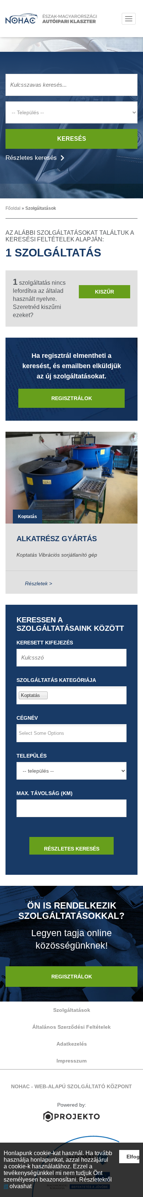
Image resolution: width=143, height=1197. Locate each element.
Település (31, 756)
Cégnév (27, 718)
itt (6, 1186)
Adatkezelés (71, 1044)
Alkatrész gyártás (56, 539)
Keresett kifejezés (44, 643)
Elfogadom (133, 1157)
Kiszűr (104, 292)
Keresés (71, 139)
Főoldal (13, 208)
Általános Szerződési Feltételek (71, 1027)
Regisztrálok (71, 398)
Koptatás (27, 516)
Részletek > (38, 583)
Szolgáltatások (40, 208)
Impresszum (71, 1061)
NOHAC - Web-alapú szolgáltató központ (51, 18)
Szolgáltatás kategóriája (56, 680)
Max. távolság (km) (44, 793)
